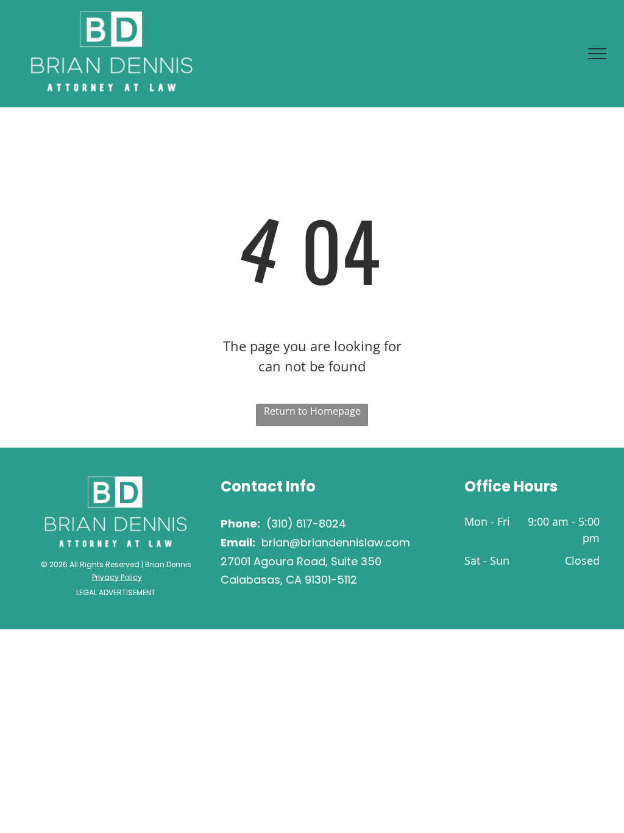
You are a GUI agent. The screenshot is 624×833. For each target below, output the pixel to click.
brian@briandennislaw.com (335, 542)
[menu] (597, 54)
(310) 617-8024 (306, 523)
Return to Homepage (312, 411)
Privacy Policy (117, 577)
